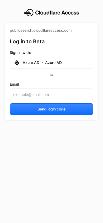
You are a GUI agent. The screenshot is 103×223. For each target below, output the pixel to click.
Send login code (51, 109)
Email (14, 84)
